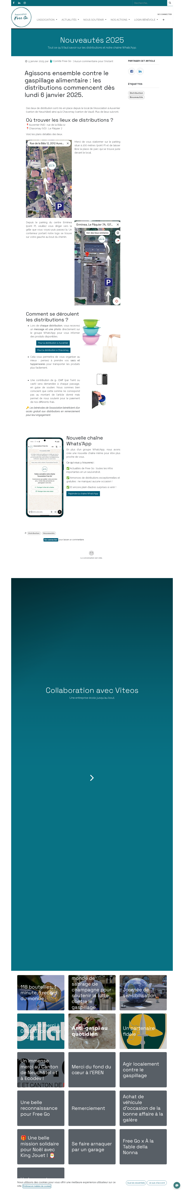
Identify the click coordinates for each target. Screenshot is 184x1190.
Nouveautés (49, 533)
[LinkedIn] (19, 3)
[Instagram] (24, 3)
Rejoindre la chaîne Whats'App (83, 493)
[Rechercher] (170, 3)
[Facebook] (13, 3)
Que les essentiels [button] (136, 1183)
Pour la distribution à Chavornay (53, 350)
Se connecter (164, 14)
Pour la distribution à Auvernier (53, 343)
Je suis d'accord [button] (157, 1183)
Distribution (33, 533)
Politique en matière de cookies (37, 1186)
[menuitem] (47, 20)
